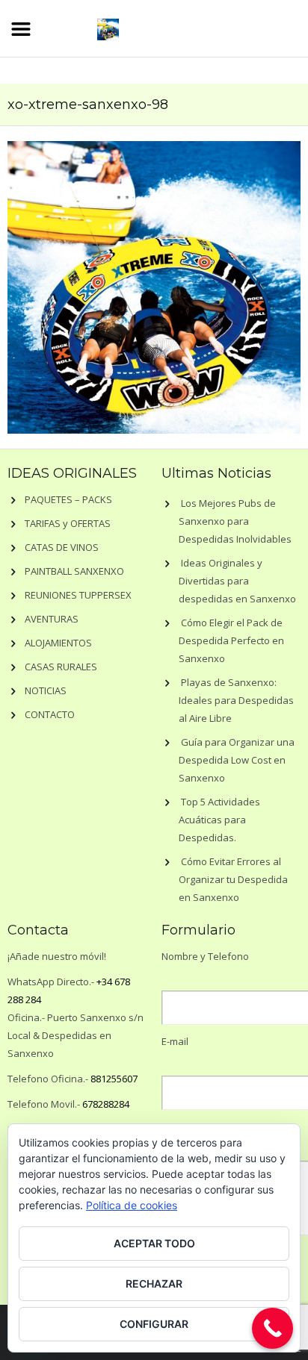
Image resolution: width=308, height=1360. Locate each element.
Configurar (154, 1323)
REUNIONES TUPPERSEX (78, 595)
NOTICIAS (46, 690)
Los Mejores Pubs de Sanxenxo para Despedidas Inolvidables (235, 521)
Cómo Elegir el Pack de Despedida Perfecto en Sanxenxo (231, 640)
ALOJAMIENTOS (58, 642)
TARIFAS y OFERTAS (68, 523)
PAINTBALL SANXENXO (74, 571)
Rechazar (154, 1283)
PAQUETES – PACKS (68, 499)
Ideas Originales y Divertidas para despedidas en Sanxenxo (237, 580)
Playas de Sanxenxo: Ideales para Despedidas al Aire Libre (236, 700)
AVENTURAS (51, 619)
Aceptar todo (154, 1243)
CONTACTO (50, 714)
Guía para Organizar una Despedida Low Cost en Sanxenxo (237, 760)
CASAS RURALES (61, 666)
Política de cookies (131, 1205)
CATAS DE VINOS (62, 547)
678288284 (105, 1104)
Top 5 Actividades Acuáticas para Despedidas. (219, 819)
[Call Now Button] (272, 1328)
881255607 (114, 1078)
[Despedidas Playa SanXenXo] (108, 27)
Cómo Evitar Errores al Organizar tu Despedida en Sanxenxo (233, 879)
